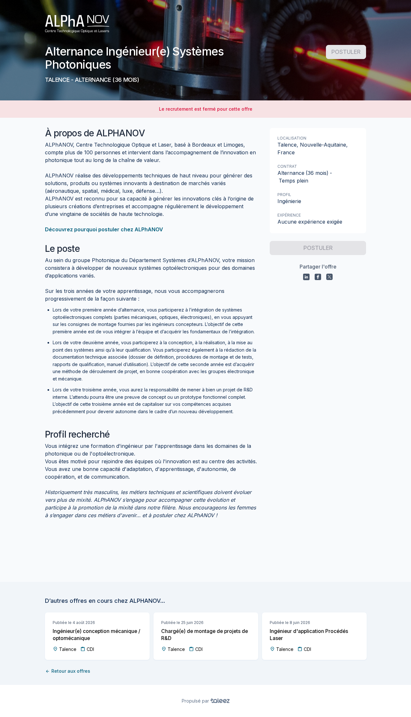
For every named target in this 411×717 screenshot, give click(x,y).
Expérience (289, 215)
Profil (284, 194)
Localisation (291, 138)
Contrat (287, 166)
